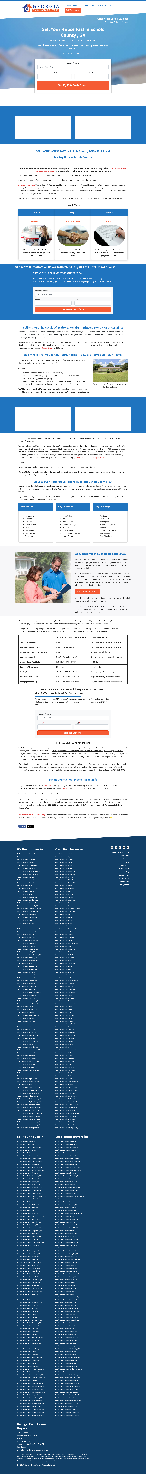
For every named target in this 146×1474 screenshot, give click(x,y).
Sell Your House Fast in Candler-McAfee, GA (30, 1369)
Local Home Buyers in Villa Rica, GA (66, 1245)
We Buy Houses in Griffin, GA (26, 952)
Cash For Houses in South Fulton (65, 874)
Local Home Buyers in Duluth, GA (65, 1352)
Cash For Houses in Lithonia (64, 935)
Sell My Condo (124, 884)
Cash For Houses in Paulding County (66, 1128)
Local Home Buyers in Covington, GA (67, 1208)
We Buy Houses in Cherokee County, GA (29, 1105)
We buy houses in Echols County (32, 814)
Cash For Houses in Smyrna (64, 894)
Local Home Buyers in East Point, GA (66, 1303)
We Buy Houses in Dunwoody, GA (27, 906)
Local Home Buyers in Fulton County (66, 1375)
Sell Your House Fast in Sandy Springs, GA (30, 1159)
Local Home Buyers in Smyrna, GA (66, 1182)
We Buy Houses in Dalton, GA (26, 1027)
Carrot (52, 1465)
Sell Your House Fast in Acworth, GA (28, 1372)
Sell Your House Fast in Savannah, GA (28, 1153)
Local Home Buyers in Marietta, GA (66, 1179)
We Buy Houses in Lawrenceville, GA (28, 1050)
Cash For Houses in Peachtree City (66, 929)
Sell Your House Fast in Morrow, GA (28, 1308)
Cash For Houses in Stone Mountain (66, 943)
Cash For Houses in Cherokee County (67, 1105)
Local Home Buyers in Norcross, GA (66, 1239)
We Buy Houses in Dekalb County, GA (28, 1096)
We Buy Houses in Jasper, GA (26, 978)
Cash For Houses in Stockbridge (65, 1061)
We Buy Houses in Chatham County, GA (29, 1099)
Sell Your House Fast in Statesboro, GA (29, 1331)
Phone (54, 72)
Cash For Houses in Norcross (64, 969)
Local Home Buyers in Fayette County (67, 1403)
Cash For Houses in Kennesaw (64, 1021)
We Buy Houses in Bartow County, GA (29, 1122)
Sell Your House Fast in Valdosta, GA (28, 1184)
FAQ (92, 5)
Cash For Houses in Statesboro (65, 1035)
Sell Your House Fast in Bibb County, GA (29, 1398)
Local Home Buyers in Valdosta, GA (66, 1184)
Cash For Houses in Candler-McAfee (66, 1081)
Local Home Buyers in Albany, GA (65, 1173)
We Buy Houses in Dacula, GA (26, 1024)
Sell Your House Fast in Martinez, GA (28, 1219)
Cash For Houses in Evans (63, 1018)
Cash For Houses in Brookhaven (65, 900)
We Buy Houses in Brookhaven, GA (28, 900)
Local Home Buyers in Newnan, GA (66, 1202)
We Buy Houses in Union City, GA (27, 1047)
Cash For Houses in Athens (63, 868)
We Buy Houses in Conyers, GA (26, 963)
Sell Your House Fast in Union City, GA (29, 1329)
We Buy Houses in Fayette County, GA (29, 1116)
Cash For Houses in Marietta (64, 891)
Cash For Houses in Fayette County (66, 1116)
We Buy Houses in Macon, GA (26, 862)
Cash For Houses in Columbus (64, 860)
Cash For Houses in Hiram (63, 1007)
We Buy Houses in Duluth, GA (26, 1064)
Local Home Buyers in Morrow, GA (66, 1280)
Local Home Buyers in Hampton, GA (66, 1254)
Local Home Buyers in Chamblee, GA (66, 1343)
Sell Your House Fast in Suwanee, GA (28, 1297)
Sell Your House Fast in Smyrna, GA (28, 1182)
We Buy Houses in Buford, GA (26, 972)
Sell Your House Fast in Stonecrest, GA (29, 1190)
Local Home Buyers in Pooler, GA (65, 1363)
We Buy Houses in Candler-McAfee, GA (29, 1081)
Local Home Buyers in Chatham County (67, 1386)
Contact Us (125, 856)
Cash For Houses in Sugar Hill (64, 1079)
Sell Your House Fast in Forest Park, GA (29, 1291)
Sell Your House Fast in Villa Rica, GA (28, 1274)
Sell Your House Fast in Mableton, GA (28, 1205)
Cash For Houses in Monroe (64, 986)
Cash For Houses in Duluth (63, 1064)
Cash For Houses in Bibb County (65, 1110)
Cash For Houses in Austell (63, 978)
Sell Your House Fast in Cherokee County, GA (31, 1392)
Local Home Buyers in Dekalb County (67, 1383)
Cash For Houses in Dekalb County (66, 1096)
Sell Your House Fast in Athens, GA (28, 1156)
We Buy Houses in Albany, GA (26, 886)
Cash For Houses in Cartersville (65, 963)
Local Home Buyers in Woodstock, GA (67, 1329)
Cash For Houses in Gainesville (65, 911)
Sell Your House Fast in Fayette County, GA (30, 1403)
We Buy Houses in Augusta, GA (26, 857)
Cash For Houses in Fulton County (66, 1087)
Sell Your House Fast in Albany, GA (27, 1173)
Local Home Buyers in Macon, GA (65, 1150)
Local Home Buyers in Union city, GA (66, 1317)
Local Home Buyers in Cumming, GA (66, 1216)
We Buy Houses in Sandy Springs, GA (28, 871)
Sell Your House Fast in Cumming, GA (28, 1245)
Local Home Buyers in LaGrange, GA (66, 1346)
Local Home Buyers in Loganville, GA (67, 1242)
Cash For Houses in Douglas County (66, 1107)
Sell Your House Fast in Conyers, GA (28, 1251)
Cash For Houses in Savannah (64, 865)
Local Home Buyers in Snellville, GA (66, 1225)
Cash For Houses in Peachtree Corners (67, 909)
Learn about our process (87, 591)
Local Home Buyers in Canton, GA (66, 1340)
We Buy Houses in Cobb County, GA (28, 1093)
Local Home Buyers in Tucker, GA (65, 1294)
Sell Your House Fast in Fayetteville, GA (29, 1303)
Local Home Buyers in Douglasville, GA (67, 1320)
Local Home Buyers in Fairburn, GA (66, 1271)
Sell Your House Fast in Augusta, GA (28, 1144)
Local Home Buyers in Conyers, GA (66, 1222)
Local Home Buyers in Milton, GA (65, 1288)
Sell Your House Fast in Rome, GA (27, 1210)
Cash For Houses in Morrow (64, 1009)
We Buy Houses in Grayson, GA (26, 1044)
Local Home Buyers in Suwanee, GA (66, 1268)
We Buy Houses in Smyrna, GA (26, 894)
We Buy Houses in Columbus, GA (27, 860)
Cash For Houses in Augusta (64, 857)
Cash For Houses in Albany (63, 886)
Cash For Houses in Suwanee (64, 998)
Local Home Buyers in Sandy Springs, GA (68, 1159)
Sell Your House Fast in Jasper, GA (28, 1265)
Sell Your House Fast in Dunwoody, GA (29, 1193)
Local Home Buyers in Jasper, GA (65, 1236)
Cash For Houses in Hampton (64, 984)
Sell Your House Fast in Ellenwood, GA (29, 1323)
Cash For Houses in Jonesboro (65, 949)
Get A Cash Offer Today (120, 852)
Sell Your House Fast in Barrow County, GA (30, 1412)
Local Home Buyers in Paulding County (67, 1415)
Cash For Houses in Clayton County (66, 1102)
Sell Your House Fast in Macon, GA (27, 1150)
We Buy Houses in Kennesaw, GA (27, 940)
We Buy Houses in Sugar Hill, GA (27, 1079)
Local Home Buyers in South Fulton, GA (67, 1161)
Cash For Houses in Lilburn (63, 995)
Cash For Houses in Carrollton (64, 1067)
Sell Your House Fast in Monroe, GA (28, 1285)
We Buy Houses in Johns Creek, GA (28, 880)
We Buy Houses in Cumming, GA (27, 958)
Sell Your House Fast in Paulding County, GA (30, 1415)
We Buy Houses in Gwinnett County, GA (29, 1090)
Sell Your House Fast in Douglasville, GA (29, 1231)
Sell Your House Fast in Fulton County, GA (30, 1375)
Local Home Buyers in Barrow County (67, 1412)
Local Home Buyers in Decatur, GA (66, 1360)
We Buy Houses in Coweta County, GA (29, 1119)
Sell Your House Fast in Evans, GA (27, 1225)
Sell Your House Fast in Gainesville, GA (29, 1199)
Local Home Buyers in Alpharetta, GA (67, 1176)
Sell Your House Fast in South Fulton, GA (29, 1161)
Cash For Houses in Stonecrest (65, 903)
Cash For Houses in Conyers (64, 952)
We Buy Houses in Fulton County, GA (28, 1087)
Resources (125, 865)
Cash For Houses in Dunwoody (65, 906)
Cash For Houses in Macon (63, 862)
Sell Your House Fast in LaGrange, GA (28, 1346)
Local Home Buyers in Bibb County (66, 1398)
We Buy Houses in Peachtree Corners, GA (30, 909)
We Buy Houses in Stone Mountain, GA (29, 955)
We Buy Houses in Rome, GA (26, 923)
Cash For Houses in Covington (64, 937)
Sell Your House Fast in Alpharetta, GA (29, 1176)
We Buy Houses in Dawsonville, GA (28, 1001)
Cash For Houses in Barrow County (66, 1125)
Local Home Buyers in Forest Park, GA (67, 1262)
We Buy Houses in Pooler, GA (26, 1076)
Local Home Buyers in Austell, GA (65, 1248)
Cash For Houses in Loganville (64, 972)
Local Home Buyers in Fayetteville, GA (67, 1274)
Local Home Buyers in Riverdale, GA (66, 1228)
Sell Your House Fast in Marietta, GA (28, 1179)
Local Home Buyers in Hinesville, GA (66, 1326)
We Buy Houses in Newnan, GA (26, 914)
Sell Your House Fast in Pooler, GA (27, 1363)
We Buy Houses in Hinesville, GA (27, 1030)
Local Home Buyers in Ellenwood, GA (67, 1311)
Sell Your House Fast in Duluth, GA (27, 1352)
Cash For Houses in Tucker (63, 926)
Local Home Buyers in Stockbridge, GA (67, 1349)
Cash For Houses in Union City (64, 1044)
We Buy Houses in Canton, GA (26, 1053)
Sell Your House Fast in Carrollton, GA (29, 1355)
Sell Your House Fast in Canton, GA (28, 1340)
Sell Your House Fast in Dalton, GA (27, 1314)
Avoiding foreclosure (26, 185)
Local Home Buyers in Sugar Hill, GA (66, 1366)
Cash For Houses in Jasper (63, 966)
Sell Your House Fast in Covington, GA (29, 1236)
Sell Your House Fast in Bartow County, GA (30, 1409)
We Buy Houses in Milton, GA (26, 920)
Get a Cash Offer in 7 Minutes (116, 22)
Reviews (99, 5)
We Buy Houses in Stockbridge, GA (28, 1061)
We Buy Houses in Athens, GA (26, 868)
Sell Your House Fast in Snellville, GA (28, 1254)
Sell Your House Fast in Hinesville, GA (28, 1317)
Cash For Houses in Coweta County (66, 1119)
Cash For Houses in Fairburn (64, 1001)
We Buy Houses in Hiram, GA (26, 1018)
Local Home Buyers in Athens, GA (66, 1156)
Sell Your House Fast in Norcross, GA (28, 1268)
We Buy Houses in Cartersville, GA (27, 975)
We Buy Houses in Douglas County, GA (29, 1107)
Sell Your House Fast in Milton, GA (27, 1208)
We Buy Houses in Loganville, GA (27, 984)
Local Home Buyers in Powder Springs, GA (68, 1251)
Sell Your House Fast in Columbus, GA (29, 1147)
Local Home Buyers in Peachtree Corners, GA (69, 1196)
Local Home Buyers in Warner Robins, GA (68, 1170)
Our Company (84, 5)
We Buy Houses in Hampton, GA (27, 995)
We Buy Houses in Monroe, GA (26, 998)
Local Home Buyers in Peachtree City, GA (68, 1297)
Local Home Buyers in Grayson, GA (66, 1314)
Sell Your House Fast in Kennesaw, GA (29, 1228)
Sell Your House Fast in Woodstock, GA (29, 1320)
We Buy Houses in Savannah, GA (27, 865)
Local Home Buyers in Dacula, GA (65, 1282)
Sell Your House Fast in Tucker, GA (28, 1213)
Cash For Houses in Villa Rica (64, 975)
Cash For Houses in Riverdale (64, 958)
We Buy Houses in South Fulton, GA (28, 874)
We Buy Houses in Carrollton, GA (27, 1067)
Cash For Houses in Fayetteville (65, 1004)
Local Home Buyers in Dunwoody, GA (67, 1193)
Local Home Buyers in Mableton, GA (66, 1285)
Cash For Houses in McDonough (65, 1070)
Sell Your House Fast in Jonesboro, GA (29, 1248)
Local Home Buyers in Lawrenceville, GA (68, 1337)
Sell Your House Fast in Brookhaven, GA (29, 1187)
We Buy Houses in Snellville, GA (27, 966)
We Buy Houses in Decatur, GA (26, 1073)
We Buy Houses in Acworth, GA (26, 1084)
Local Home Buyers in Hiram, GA (65, 1277)
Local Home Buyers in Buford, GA (65, 1231)
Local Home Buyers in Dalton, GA (65, 1323)
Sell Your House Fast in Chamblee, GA (29, 1343)
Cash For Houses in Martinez (64, 932)
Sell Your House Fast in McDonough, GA (29, 1357)
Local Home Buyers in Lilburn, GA (65, 1265)
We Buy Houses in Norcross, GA (27, 981)
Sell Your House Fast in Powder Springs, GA (30, 1280)
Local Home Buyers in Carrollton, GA (66, 1355)
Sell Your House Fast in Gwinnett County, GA (31, 1378)
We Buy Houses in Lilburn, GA (26, 1007)
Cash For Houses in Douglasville (65, 1024)
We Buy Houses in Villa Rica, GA (27, 986)
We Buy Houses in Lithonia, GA (26, 946)
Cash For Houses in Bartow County (66, 1122)
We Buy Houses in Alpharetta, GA (27, 888)
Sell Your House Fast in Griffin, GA (27, 1239)
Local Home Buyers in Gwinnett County (67, 1378)
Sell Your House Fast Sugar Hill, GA (28, 1366)
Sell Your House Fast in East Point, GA (29, 1222)
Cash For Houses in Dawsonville (65, 989)
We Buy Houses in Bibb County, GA (28, 1110)
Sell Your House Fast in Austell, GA (28, 1277)
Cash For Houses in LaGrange (64, 1058)
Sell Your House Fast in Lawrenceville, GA (30, 1337)
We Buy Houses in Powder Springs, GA (29, 992)
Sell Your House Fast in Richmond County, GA (31, 1401)
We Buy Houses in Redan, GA (26, 1038)
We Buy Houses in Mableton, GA (27, 917)
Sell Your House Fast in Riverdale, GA (28, 1257)
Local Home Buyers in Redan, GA (65, 1334)
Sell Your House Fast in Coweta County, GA (30, 1406)
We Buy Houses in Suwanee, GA (27, 1009)
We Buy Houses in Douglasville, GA (28, 943)
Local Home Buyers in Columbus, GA (66, 1147)
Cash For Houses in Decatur (64, 1073)
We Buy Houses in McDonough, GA (28, 1070)
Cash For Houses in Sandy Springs (66, 871)
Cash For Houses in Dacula (63, 1012)
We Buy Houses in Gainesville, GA (27, 911)
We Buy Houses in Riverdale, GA (27, 969)
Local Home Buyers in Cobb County (66, 1380)
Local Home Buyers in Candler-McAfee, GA (68, 1369)
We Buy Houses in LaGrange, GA (27, 1058)
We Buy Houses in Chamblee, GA (27, 1056)
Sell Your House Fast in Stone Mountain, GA (30, 1242)
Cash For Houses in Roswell (64, 877)
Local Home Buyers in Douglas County (67, 1395)
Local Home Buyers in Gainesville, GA (67, 1199)
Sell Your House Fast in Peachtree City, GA (30, 1216)
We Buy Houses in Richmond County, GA (29, 1113)
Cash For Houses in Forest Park (65, 992)
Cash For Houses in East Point (64, 1015)
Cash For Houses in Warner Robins (66, 883)
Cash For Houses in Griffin (63, 940)
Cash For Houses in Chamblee (64, 1056)
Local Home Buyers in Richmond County (68, 1401)
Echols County (48, 348)
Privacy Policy (124, 868)
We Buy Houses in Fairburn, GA (26, 1012)
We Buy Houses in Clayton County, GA (29, 1102)
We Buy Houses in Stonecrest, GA (27, 903)
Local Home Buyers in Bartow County (67, 1409)
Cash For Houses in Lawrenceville (66, 1050)
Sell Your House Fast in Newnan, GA (28, 1202)
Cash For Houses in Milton (63, 920)
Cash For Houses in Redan (63, 1047)
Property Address (73, 63)
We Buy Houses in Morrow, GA (26, 1021)
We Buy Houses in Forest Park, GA (27, 1004)
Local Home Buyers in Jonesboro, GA (67, 1219)
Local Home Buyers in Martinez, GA (66, 1300)
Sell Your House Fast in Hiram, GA (27, 1306)
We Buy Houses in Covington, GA (27, 949)
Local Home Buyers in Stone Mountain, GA (68, 1213)
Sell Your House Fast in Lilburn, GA (27, 1294)
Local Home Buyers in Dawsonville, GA (67, 1259)
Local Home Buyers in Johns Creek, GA (67, 1167)
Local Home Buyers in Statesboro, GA (67, 1331)
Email (91, 72)
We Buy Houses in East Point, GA (27, 935)
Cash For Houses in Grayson (64, 1041)
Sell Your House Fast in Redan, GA (27, 1334)
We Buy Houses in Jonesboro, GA (27, 960)
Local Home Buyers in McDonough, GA (67, 1357)
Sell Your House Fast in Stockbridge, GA (29, 1349)
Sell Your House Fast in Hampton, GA (28, 1282)
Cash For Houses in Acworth (64, 1084)
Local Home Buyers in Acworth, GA (66, 1372)
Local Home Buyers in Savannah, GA (66, 1153)
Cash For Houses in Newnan (64, 914)
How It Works (71, 5)
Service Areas (124, 878)
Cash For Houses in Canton (63, 1053)
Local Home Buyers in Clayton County (67, 1389)
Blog (127, 872)
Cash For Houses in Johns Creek (65, 880)
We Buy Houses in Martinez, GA (27, 932)
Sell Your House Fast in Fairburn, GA (28, 1300)
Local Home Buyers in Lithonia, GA (66, 1205)
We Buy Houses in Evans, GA (26, 937)
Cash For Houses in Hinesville (64, 1030)
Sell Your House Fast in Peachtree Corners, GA (31, 1196)
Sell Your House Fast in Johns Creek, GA (29, 1167)
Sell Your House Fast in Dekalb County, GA (30, 1383)
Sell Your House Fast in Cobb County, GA (29, 1380)
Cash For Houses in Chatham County (66, 1099)
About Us (108, 5)
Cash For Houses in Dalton (63, 1027)
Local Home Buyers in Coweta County (67, 1406)
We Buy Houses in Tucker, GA (26, 926)
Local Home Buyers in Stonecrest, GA (67, 1190)
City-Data (65, 788)
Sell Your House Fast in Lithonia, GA (28, 1233)
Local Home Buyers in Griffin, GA (65, 1210)
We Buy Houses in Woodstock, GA (27, 1033)
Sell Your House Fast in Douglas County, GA (30, 1395)
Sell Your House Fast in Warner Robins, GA (30, 1170)
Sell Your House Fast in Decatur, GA (28, 1360)
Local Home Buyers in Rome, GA (65, 1291)
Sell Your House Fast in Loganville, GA (29, 1271)
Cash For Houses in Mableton (64, 917)
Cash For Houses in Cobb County (65, 1093)
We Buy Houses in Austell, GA (26, 989)
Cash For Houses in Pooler (63, 1076)
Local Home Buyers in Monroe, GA (66, 1257)
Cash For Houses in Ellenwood (64, 1038)
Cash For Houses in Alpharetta (65, 888)
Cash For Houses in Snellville (64, 955)
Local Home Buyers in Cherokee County (68, 1392)
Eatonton (47, 785)
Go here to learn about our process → (90, 457)
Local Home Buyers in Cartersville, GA (67, 1233)
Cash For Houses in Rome (63, 923)
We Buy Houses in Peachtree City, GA (29, 929)
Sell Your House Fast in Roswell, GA (28, 1164)
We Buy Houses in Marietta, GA (26, 891)
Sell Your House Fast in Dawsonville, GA (29, 1288)
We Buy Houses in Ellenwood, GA (27, 1041)
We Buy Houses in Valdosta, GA (27, 897)
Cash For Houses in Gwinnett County (66, 1090)
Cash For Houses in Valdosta (64, 897)
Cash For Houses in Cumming (64, 946)
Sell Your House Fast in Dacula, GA (27, 1311)
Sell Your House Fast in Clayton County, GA (30, 1389)
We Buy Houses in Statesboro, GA (27, 1035)
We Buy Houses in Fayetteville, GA (28, 1015)
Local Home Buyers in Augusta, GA (66, 1144)
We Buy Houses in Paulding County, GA (29, 1128)
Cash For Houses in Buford (63, 960)
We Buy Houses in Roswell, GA (26, 877)
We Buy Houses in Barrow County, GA (29, 1125)
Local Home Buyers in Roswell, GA (66, 1164)
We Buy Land (124, 881)
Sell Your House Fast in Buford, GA (28, 1259)
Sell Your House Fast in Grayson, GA (28, 1326)
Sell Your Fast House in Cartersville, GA (29, 1262)
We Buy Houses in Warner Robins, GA (28, 883)
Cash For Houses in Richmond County (67, 1113)
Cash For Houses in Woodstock (65, 1033)
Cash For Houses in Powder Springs (66, 981)
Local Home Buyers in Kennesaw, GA (67, 1308)
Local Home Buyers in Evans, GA (65, 1306)
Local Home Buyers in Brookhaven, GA (67, 1187)
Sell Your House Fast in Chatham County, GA (31, 1386)
